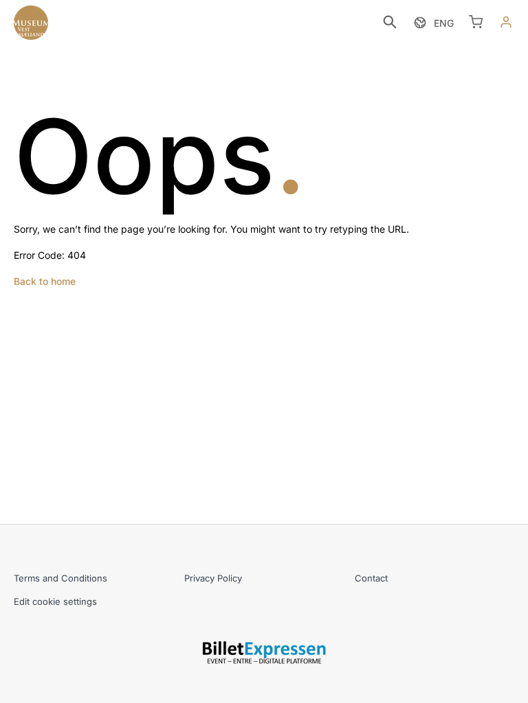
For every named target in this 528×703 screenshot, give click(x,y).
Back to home (45, 281)
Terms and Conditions (60, 578)
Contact (371, 578)
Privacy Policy (213, 578)
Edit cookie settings (55, 601)
